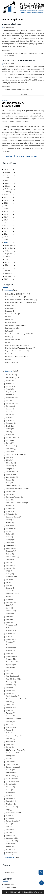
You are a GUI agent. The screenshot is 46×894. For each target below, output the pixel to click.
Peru (7, 724)
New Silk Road (11, 679)
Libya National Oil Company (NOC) (17, 334)
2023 (6, 200)
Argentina (9, 392)
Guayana (9, 551)
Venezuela (10, 841)
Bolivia (8, 417)
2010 (6, 237)
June (7, 178)
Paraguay (9, 721)
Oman (8, 704)
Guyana (9, 559)
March (7, 186)
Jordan (8, 591)
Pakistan (9, 707)
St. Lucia (9, 787)
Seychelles (10, 761)
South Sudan (10, 781)
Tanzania (9, 801)
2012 (6, 231)
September (9, 254)
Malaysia (9, 630)
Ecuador (9, 505)
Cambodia (9, 446)
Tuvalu (8, 824)
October (8, 251)
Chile (8, 460)
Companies (8, 290)
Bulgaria (9, 434)
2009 (6, 240)
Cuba (8, 483)
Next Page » (24, 94)
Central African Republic (14, 454)
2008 (6, 242)
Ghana (8, 542)
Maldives (9, 633)
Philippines (10, 727)
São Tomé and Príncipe (14, 750)
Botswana (9, 423)
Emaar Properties (11, 314)
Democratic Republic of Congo (17, 488)
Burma (8, 440)
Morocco (9, 659)
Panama (9, 716)
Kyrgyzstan (10, 602)
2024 (6, 197)
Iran (30, 53)
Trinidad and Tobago (13, 812)
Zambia (9, 849)
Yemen (8, 847)
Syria (8, 795)
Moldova (9, 650)
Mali (7, 636)
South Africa (10, 775)
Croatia (8, 480)
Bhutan (8, 415)
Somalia (9, 770)
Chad (8, 457)
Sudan (8, 790)
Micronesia (10, 648)
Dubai (8, 500)
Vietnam (9, 844)
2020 (6, 209)
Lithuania (9, 622)
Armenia (9, 395)
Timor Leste (10, 807)
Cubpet (7, 305)
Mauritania (10, 639)
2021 (6, 206)
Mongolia (9, 653)
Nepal (8, 673)
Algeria (8, 383)
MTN (7, 342)
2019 (6, 211)
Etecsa (7, 319)
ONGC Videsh (10, 362)
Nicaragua (9, 682)
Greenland (10, 545)
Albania (8, 380)
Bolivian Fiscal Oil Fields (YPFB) (16, 294)
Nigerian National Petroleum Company (18, 348)
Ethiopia (9, 528)
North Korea (10, 696)
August (7, 172)
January (8, 192)
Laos (8, 605)
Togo (8, 810)
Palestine (9, 713)
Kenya (8, 596)
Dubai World (9, 308)
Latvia (8, 608)
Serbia (8, 758)
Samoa (8, 747)
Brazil (8, 426)
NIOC (7, 354)
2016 (6, 220)
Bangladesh (10, 403)
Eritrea (8, 520)
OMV (7, 359)
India (8, 574)
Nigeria (8, 690)
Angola (8, 386)
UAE (7, 827)
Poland (8, 730)
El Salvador (10, 514)
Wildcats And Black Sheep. (19, 892)
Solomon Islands (12, 767)
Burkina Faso (11, 437)
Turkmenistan (11, 821)
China (8, 463)
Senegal (9, 756)
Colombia (9, 466)
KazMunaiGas (10, 328)
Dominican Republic (13, 497)
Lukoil (7, 337)
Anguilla (9, 389)
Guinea (8, 554)
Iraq (7, 582)
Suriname (9, 793)
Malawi (8, 628)
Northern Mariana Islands (15, 699)
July (6, 175)
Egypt (8, 511)
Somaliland (10, 773)
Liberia (8, 616)
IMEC (8, 571)
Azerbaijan (24, 53)
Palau (8, 710)
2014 (6, 225)
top (41, 882)
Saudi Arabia (10, 753)
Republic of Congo (12, 736)
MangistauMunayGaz (12, 339)
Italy (7, 585)
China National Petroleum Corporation (18, 302)
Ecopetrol (8, 311)
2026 (6, 169)
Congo (8, 469)
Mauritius (9, 642)
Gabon (8, 534)
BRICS (8, 429)
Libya (8, 619)
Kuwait (8, 599)
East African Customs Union (16, 503)
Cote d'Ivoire (10, 477)
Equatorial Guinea (12, 517)
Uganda (9, 829)
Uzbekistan (10, 838)
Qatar (8, 733)
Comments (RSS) (10, 887)
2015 (6, 223)
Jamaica (9, 588)
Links (6, 860)
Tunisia (8, 815)
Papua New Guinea (13, 719)
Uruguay (9, 835)
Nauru (8, 670)
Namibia (9, 667)
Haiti (7, 562)
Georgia (9, 540)
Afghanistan (15, 53)
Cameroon (10, 449)
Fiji (7, 531)
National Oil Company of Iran (15, 345)
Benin (8, 412)
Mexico (8, 645)
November (9, 248)
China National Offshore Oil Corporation (19, 300)
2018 (6, 214)
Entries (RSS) (9, 885)
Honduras (9, 565)
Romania (9, 739)
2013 (6, 228)
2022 (6, 203)
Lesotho (9, 613)
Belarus (9, 409)
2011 (5, 234)
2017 (6, 217)
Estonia (8, 522)
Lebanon (9, 611)
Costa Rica (10, 474)
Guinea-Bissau (11, 557)
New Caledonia (11, 676)
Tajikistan (9, 798)
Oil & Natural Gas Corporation (15, 356)
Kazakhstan (10, 594)
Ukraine (40, 53)
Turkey (8, 818)
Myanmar (9, 665)
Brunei (8, 432)
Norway (9, 702)
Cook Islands (10, 471)
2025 (6, 194)
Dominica (9, 494)
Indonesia (9, 576)
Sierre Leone (10, 764)
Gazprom (8, 322)
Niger (8, 687)
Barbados (9, 406)
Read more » (6, 50)
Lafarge (8, 331)
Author (9, 156)
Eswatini (9, 525)
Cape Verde (10, 451)
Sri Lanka (9, 784)
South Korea (10, 778)
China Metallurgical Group (14, 297)
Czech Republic (11, 486)
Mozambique (10, 662)
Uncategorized (16, 89)
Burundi (9, 443)
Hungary (9, 568)
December (9, 245)
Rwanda (9, 744)
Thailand (9, 804)
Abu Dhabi (10, 375)
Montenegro (10, 656)
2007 (6, 279)
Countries (8, 371)
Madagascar (10, 625)
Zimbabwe (10, 852)
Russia (34, 53)
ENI (6, 317)
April (6, 183)
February (8, 189)
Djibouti (8, 491)
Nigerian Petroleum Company (15, 351)
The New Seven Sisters (27, 156)
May (6, 180)
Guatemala (10, 548)
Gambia (9, 537)
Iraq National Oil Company (14, 325)
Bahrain (9, 400)
